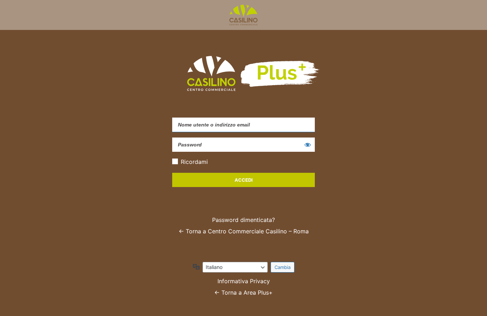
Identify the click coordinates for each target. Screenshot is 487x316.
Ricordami (194, 161)
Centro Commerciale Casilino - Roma (243, 15)
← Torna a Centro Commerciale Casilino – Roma (244, 231)
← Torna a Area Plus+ (243, 292)
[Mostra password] (308, 145)
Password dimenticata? (243, 219)
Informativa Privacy (243, 281)
